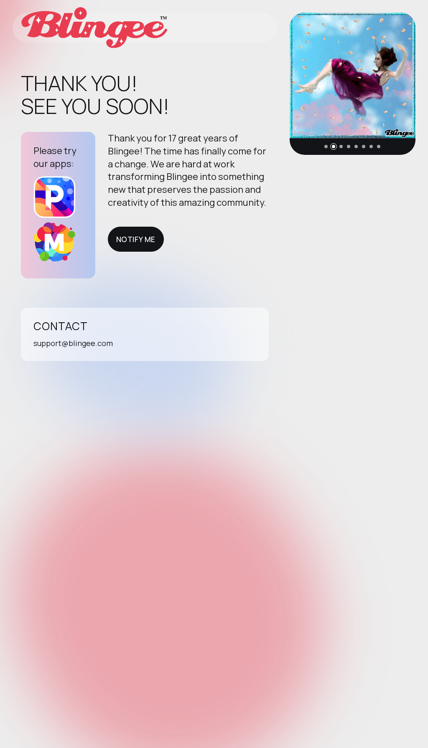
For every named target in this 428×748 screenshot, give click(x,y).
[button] (326, 146)
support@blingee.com (73, 343)
